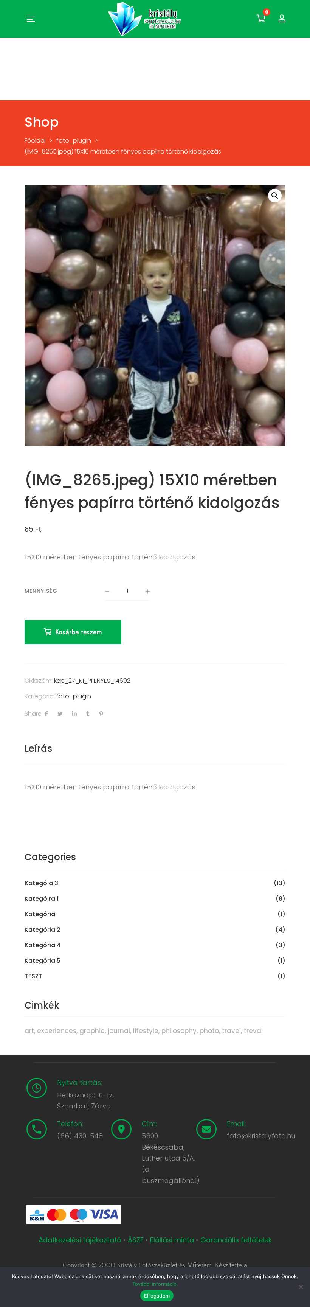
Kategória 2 (42, 930)
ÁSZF (136, 1240)
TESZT (33, 976)
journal (119, 1030)
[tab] (38, 748)
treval (253, 1030)
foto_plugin (73, 696)
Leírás (38, 748)
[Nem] (300, 1287)
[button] (275, 195)
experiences (56, 1030)
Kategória (40, 914)
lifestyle (145, 1030)
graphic (92, 1030)
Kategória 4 (43, 945)
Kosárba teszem (78, 632)
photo (209, 1030)
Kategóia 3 (41, 883)
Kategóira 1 (42, 899)
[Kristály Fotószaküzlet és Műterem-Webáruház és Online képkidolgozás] (145, 19)
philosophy (179, 1030)
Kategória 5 (42, 961)
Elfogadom (157, 1296)
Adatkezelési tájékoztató (81, 1240)
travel (231, 1030)
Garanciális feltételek (236, 1240)
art (29, 1030)
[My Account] (282, 18)
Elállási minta (172, 1240)
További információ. (155, 1284)
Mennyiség (41, 591)
